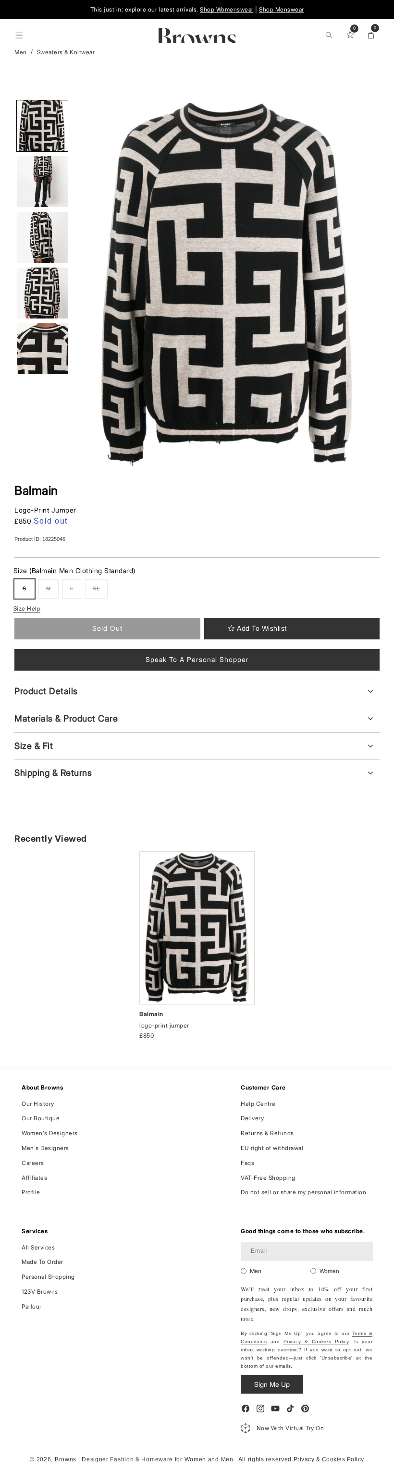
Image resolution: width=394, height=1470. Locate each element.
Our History (38, 1103)
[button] (19, 35)
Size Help (27, 608)
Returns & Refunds (267, 1133)
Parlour (32, 1306)
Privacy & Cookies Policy (316, 1341)
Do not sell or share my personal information (303, 1192)
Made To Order (42, 1261)
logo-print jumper (164, 1025)
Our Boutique (41, 1118)
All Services (38, 1247)
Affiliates (34, 1177)
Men (20, 52)
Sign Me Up (272, 1384)
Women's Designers (50, 1133)
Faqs (247, 1162)
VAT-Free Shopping (268, 1177)
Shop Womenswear (227, 9)
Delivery (252, 1118)
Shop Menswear (281, 9)
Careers (33, 1162)
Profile (31, 1192)
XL (100, 592)
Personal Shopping (48, 1276)
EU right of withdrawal (272, 1148)
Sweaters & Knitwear (66, 52)
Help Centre (258, 1103)
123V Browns (40, 1291)
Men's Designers (45, 1148)
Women (329, 1270)
